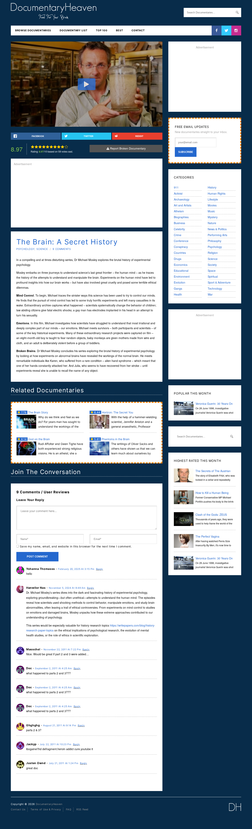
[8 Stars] (58, 146)
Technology (215, 288)
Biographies (181, 217)
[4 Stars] (43, 146)
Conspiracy (181, 247)
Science (42, 249)
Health (178, 294)
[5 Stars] (47, 146)
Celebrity (179, 229)
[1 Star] (32, 146)
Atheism (179, 211)
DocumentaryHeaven (49, 804)
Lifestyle (213, 199)
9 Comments (62, 249)
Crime (177, 235)
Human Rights (216, 193)
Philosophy (214, 241)
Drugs (177, 259)
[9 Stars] (62, 146)
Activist (178, 193)
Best (119, 30)
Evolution (179, 282)
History (212, 187)
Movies (212, 205)
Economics (180, 265)
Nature (212, 223)
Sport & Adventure (219, 282)
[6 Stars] (51, 146)
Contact (138, 30)
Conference (181, 241)
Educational (181, 271)
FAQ (68, 809)
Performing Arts (217, 235)
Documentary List (73, 30)
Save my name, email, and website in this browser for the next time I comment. (76, 546)
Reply (99, 568)
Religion (213, 253)
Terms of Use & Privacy (46, 809)
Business (179, 223)
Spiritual (213, 276)
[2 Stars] (36, 146)
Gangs (178, 288)
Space (212, 271)
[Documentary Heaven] (53, 17)
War (210, 294)
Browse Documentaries (33, 30)
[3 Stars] (40, 146)
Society (212, 265)
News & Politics (217, 229)
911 (176, 187)
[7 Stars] (55, 146)
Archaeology (181, 199)
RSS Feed (82, 809)
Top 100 (101, 30)
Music (211, 211)
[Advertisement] (86, 197)
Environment (182, 276)
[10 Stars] (66, 146)
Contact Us (18, 809)
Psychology (25, 249)
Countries (180, 253)
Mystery (213, 217)
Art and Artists (182, 205)
